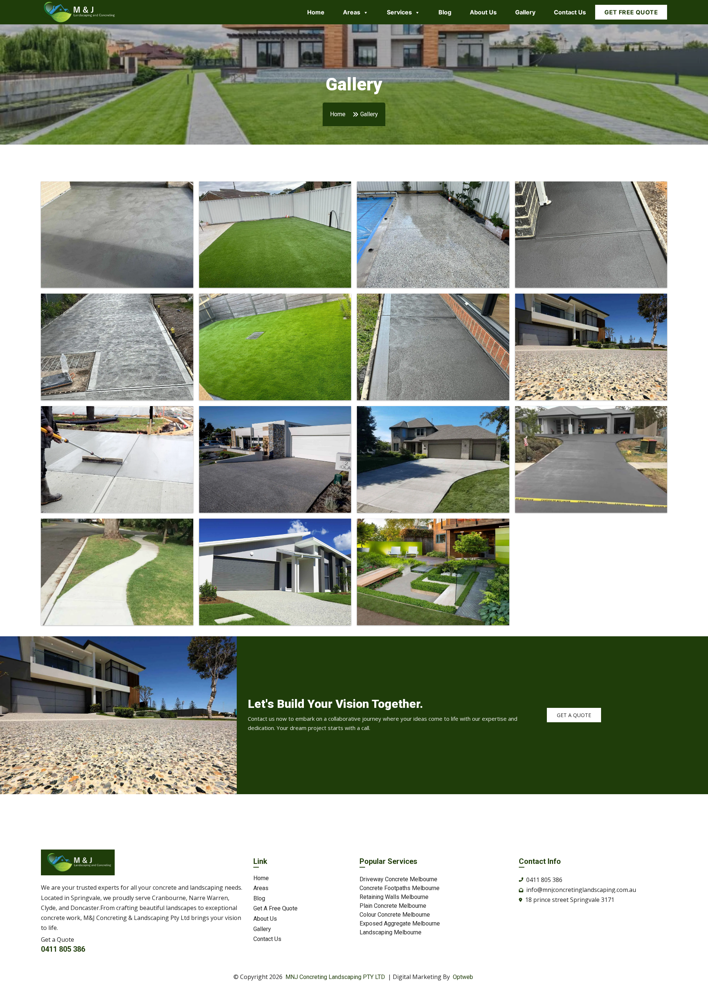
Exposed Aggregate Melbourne (400, 923)
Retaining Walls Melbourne (394, 896)
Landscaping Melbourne (390, 932)
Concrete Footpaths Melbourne (400, 888)
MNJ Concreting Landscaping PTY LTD (335, 976)
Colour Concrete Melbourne (395, 914)
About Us (483, 12)
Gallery (525, 12)
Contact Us (570, 12)
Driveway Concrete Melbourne (398, 879)
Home (315, 12)
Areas (351, 12)
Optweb (463, 976)
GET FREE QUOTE (631, 12)
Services (399, 12)
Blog (444, 12)
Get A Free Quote (275, 908)
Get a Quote (574, 715)
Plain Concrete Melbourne (393, 905)
